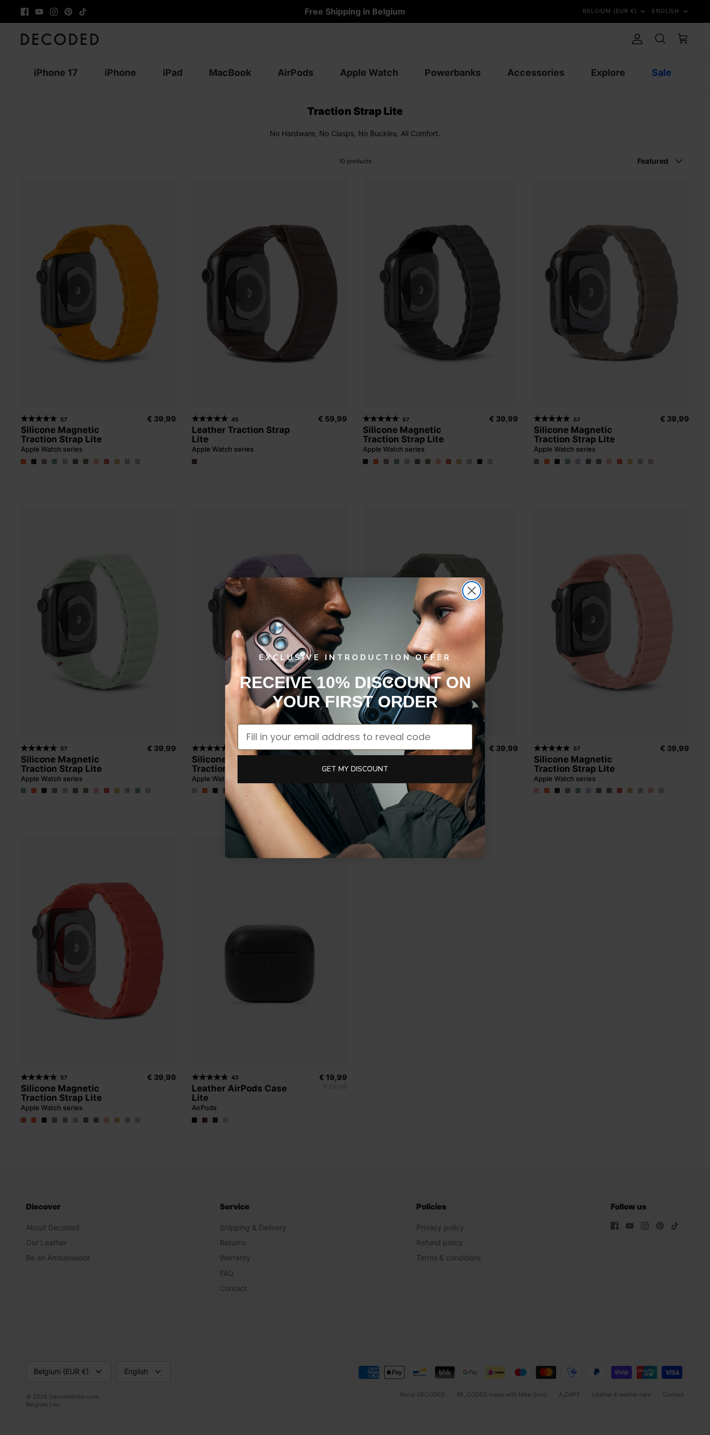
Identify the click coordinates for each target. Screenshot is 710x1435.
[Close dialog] (472, 591)
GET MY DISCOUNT (355, 769)
